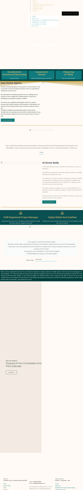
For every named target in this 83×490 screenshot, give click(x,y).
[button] (43, 13)
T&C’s (4, 484)
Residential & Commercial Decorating (43, 5)
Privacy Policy (7, 486)
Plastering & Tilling (37, 8)
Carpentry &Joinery (41, 73)
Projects (35, 10)
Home (34, 16)
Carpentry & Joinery (38, 7)
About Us (35, 3)
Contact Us (11, 372)
